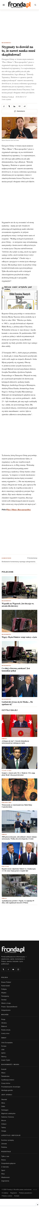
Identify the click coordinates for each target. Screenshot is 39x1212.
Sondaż (3, 1000)
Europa (3, 1046)
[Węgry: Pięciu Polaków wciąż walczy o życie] (19, 621)
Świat (3, 1038)
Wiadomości (6, 42)
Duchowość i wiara (10, 1064)
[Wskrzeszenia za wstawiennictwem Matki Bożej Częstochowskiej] (19, 789)
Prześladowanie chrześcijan (10, 1087)
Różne (3, 1160)
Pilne (3, 1174)
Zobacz (3, 1124)
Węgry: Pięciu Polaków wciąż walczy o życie (19, 637)
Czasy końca (5, 1083)
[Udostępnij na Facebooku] (4, 106)
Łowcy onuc (5, 1033)
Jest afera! (6, 1094)
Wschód (5, 1014)
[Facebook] (8, 969)
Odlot (3, 1106)
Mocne (3, 1120)
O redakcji (5, 1193)
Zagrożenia (5, 1181)
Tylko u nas (6, 770)
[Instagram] (18, 969)
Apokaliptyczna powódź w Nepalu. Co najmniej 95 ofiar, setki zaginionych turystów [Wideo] (18, 902)
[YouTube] (13, 969)
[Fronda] (19, 5)
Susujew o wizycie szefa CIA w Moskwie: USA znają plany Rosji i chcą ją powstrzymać (18, 774)
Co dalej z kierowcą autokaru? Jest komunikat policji (16, 669)
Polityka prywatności (25, 1193)
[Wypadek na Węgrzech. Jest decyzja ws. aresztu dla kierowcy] (19, 587)
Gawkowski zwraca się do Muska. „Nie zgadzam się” (17, 703)
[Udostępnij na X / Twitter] (9, 106)
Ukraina (4, 1023)
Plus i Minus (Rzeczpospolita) (19, 509)
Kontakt (16, 1196)
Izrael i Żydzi (5, 1060)
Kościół (3, 1069)
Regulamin (13, 1193)
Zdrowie (4, 1143)
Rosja (3, 1019)
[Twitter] (3, 969)
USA (2, 1049)
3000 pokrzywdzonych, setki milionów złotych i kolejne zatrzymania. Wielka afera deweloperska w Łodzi (19, 838)
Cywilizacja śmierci (7, 1080)
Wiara (3, 1073)
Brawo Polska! (6, 982)
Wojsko (3, 993)
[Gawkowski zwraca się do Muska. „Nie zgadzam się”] (19, 686)
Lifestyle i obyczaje (11, 1135)
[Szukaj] (35, 5)
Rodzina (4, 1147)
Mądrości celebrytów (8, 1113)
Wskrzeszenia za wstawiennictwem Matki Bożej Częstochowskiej (17, 806)
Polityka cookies (7, 1196)
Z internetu (5, 1167)
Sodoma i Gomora (7, 1117)
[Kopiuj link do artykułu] (25, 106)
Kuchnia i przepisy (7, 1140)
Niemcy (3, 1056)
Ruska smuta (5, 1030)
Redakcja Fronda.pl (8, 97)
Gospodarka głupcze (8, 1163)
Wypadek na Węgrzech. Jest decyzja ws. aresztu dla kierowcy (18, 604)
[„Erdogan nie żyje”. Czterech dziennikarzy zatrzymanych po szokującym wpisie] (19, 726)
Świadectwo (6, 802)
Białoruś (4, 1026)
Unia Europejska (7, 1042)
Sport (3, 1170)
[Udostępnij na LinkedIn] (14, 106)
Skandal (4, 1099)
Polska (4, 977)
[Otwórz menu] (3, 5)
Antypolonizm (6, 1010)
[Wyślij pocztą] (19, 106)
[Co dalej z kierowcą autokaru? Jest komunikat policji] (19, 652)
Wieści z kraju (6, 1003)
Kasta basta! (5, 986)
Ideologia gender (7, 1090)
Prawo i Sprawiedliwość (9, 1007)
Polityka (5, 866)
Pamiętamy (5, 996)
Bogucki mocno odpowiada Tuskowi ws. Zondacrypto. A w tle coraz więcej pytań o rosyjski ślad (19, 870)
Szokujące (4, 1110)
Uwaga (4, 738)
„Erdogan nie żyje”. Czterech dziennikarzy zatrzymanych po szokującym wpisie (15, 742)
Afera (3, 1103)
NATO (3, 1053)
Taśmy (3, 1127)
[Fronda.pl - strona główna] (19, 949)
